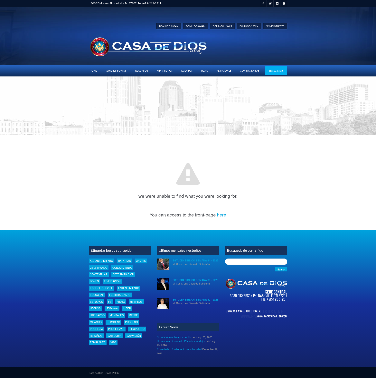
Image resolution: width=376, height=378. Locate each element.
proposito (137, 329)
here (221, 214)
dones (94, 281)
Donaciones (276, 71)
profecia (96, 329)
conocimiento (122, 267)
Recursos (141, 70)
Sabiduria (114, 336)
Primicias (113, 322)
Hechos (95, 308)
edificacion (112, 281)
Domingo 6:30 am (168, 26)
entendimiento (128, 288)
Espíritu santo (119, 295)
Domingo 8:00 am (195, 26)
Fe (109, 301)
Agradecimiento (101, 261)
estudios (96, 301)
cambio (141, 261)
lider (127, 308)
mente (133, 315)
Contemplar (99, 274)
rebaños (96, 336)
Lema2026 (112, 308)
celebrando (98, 267)
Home (93, 70)
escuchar (97, 295)
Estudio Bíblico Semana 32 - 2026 (195, 299)
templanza (97, 342)
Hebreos (136, 301)
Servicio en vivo (275, 26)
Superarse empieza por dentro (174, 337)
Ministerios (165, 70)
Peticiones (224, 70)
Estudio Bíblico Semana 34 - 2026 (195, 260)
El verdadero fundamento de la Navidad (179, 349)
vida (113, 342)
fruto (121, 301)
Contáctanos (249, 70)
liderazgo (97, 315)
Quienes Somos (116, 70)
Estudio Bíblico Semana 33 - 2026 (195, 280)
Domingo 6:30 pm (249, 26)
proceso (131, 322)
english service (101, 288)
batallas (124, 261)
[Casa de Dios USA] (148, 46)
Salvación (134, 336)
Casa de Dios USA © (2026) (104, 372)
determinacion (123, 274)
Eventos (187, 70)
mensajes (117, 315)
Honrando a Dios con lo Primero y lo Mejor (181, 341)
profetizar (116, 329)
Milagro (96, 322)
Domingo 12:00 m (222, 26)
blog (204, 70)
